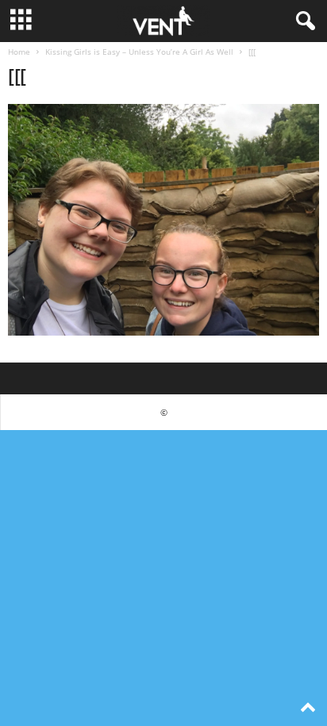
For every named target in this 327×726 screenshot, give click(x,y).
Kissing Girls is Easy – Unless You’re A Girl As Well (139, 51)
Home (19, 51)
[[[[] (163, 220)
